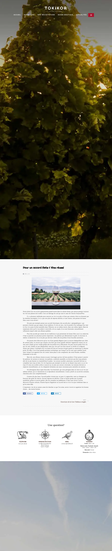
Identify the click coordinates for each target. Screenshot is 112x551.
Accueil (17, 15)
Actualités (81, 15)
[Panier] (91, 15)
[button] (28, 393)
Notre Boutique (65, 15)
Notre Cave (29, 15)
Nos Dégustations (46, 15)
